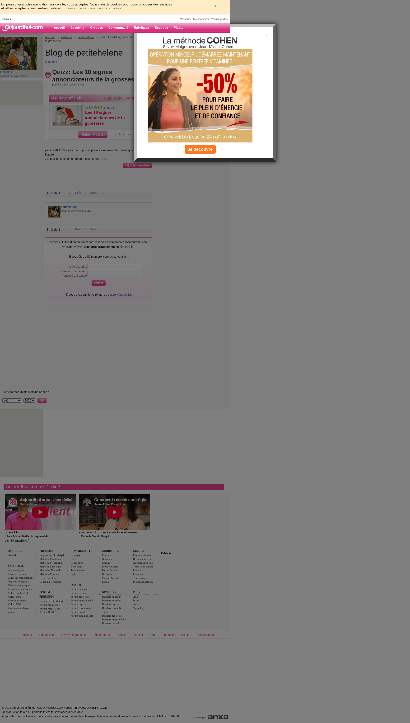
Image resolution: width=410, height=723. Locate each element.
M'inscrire (185, 19)
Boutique (161, 27)
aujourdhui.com (23, 28)
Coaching (77, 27)
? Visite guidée (219, 19)
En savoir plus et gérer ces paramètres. (92, 8)
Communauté (118, 27)
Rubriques (141, 27)
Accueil (59, 27)
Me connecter (201, 19)
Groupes (96, 27)
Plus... (178, 27)
